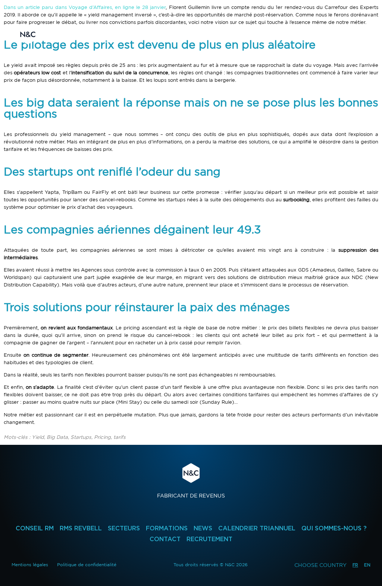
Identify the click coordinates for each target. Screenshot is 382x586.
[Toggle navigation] (357, 34)
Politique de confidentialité (86, 564)
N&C (28, 34)
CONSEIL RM (35, 528)
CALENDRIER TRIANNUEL (256, 528)
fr (355, 565)
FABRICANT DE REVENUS (191, 481)
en (367, 565)
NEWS (203, 528)
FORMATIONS (167, 528)
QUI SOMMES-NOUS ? (334, 528)
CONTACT (165, 539)
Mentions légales (30, 564)
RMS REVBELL (81, 528)
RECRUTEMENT (209, 539)
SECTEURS (124, 528)
